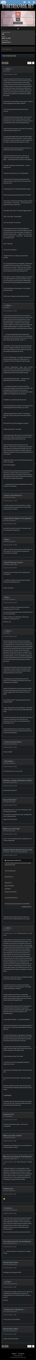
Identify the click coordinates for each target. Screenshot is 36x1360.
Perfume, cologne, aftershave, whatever (18, 780)
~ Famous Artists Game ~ (13, 742)
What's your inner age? (11, 829)
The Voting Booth (8, 1116)
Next (29, 62)
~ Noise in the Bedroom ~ (13, 495)
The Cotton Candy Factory (10, 564)
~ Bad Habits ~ (9, 761)
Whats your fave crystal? (12, 1135)
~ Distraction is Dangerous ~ (14, 1309)
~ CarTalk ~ (7, 1282)
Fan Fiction (7, 71)
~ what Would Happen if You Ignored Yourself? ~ (18, 518)
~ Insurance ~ (8, 1208)
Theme (14, 1353)
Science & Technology (9, 497)
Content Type (7, 49)
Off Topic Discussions (9, 520)
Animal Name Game (10, 1262)
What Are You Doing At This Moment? (17, 1157)
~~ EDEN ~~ (8, 69)
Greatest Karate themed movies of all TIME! (18, 850)
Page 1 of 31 (18, 63)
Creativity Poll (8, 1114)
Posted (10, 74)
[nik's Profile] (18, 28)
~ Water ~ (7, 539)
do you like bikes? (10, 800)
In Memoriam (8, 1189)
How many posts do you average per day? (18, 1241)
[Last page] (33, 63)
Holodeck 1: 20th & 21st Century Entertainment (15, 851)
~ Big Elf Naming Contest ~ (13, 562)
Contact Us (21, 1353)
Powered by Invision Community (18, 1357)
